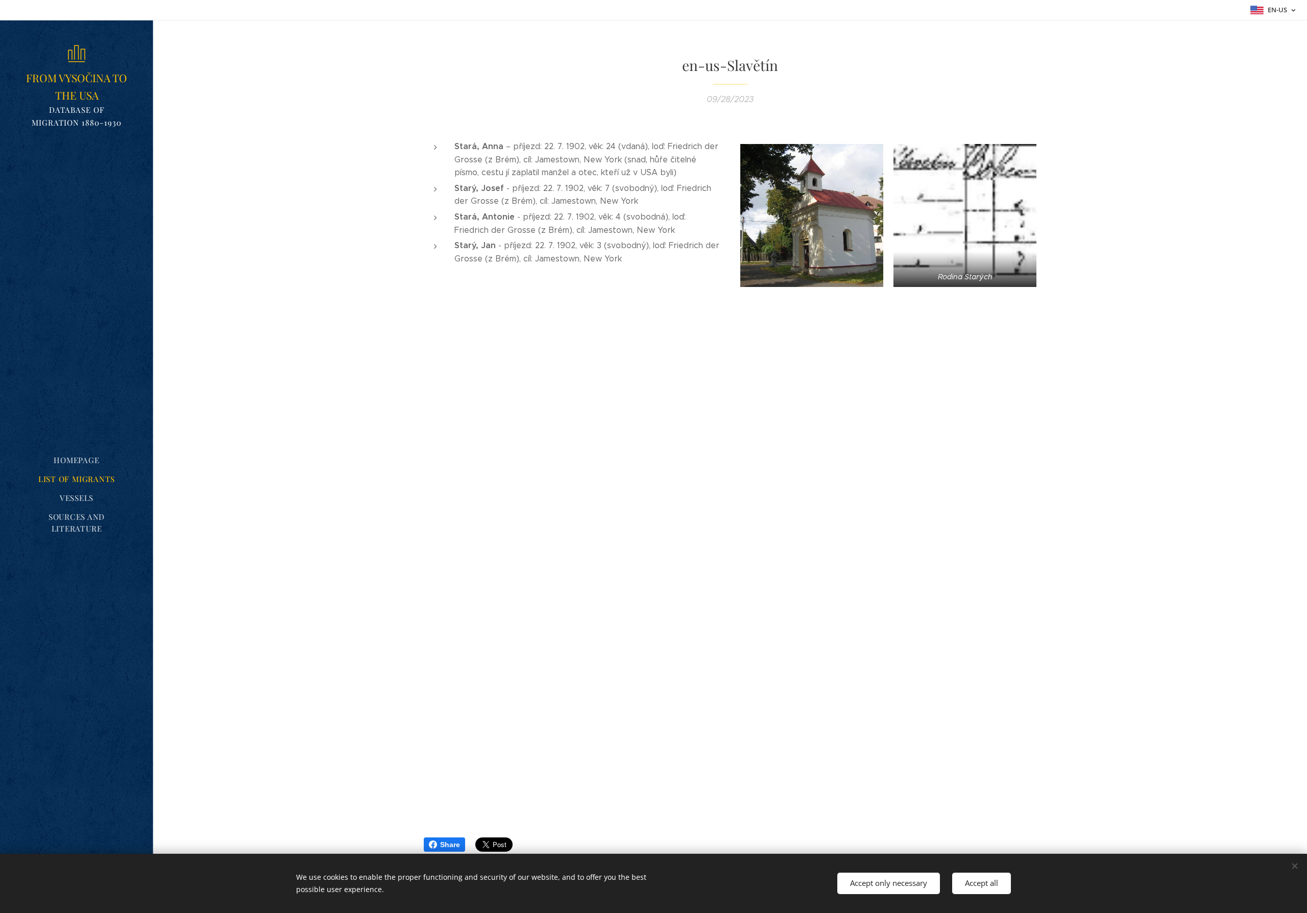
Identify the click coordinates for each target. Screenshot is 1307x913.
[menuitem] (76, 460)
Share (450, 844)
